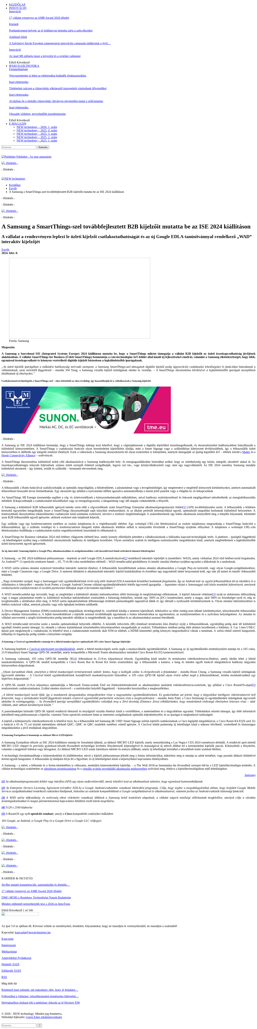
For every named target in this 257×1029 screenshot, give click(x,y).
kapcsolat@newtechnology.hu (33, 932)
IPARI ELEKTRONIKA (24, 65)
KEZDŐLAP (17, 4)
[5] (253, 685)
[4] (75, 658)
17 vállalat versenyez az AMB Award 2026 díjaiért (39, 17)
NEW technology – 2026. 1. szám (37, 127)
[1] (184, 507)
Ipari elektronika (18, 82)
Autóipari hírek (18, 36)
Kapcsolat (7, 938)
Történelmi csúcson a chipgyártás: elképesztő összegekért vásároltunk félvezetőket (57, 88)
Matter (246, 452)
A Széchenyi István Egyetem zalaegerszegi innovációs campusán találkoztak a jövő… (60, 43)
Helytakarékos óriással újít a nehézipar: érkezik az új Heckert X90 (41, 1002)
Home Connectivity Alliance (18, 455)
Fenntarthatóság (18, 69)
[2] (125, 558)
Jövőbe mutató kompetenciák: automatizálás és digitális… (36, 884)
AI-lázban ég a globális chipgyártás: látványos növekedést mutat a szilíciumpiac (56, 101)
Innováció (15, 11)
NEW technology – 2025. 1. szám (37, 140)
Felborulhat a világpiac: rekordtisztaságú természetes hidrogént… (40, 996)
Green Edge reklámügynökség (44, 1017)
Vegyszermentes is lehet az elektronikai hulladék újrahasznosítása (47, 75)
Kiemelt (13, 24)
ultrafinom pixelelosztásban (60, 768)
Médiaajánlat (9, 951)
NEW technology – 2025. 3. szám (37, 133)
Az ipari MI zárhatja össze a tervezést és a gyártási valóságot (45, 56)
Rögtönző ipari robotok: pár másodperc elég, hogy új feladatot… (40, 989)
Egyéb (5, 249)
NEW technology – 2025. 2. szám (37, 137)
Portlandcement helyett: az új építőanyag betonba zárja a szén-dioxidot (50, 30)
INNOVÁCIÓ (18, 8)
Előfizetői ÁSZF (11, 970)
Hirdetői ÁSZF (11, 964)
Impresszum (9, 945)
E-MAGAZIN (17, 123)
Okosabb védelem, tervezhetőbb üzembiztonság (37, 113)
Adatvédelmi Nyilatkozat (16, 958)
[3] (214, 594)
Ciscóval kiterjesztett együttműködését (52, 649)
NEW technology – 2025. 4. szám (37, 130)
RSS (4, 977)
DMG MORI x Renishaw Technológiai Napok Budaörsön (36, 897)
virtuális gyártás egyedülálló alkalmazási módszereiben (114, 768)
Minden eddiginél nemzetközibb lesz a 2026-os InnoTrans (36, 903)
